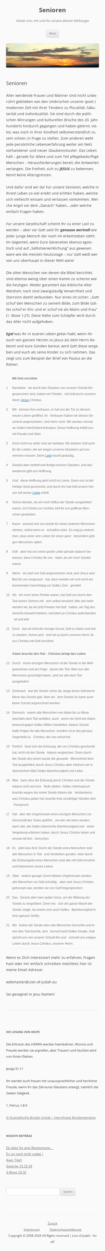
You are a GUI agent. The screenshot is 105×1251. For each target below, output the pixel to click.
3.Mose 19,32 (16, 1172)
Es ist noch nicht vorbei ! (24, 1154)
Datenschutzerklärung (65, 1229)
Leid (48, 455)
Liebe (36, 493)
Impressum (32, 1229)
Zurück (52, 1223)
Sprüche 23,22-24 (19, 1166)
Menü (52, 33)
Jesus (25, 400)
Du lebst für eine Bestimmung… (29, 1148)
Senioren (52, 10)
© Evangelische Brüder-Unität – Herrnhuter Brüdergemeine (51, 1117)
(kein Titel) (14, 1160)
